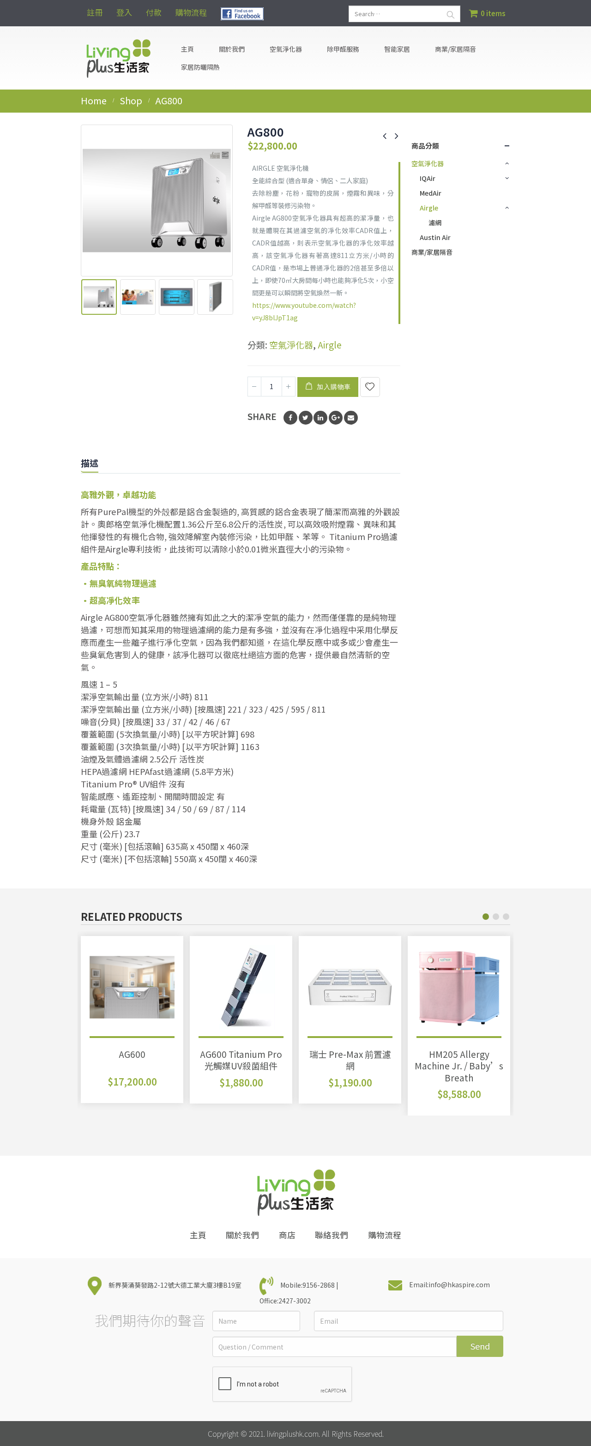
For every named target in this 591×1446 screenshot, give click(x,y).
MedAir (430, 193)
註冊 (95, 12)
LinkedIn (320, 418)
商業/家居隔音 (455, 49)
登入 (124, 12)
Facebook (290, 418)
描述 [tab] (89, 462)
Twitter (306, 418)
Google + (336, 418)
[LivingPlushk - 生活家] (118, 58)
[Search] (450, 14)
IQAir (427, 178)
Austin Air (435, 237)
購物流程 (191, 12)
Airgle (330, 344)
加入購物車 (334, 386)
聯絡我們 (331, 1235)
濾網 (434, 222)
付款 (154, 12)
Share (262, 416)
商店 (287, 1235)
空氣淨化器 (291, 344)
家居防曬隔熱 (200, 67)
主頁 (187, 49)
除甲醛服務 (343, 49)
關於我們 (232, 49)
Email (351, 418)
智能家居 (397, 49)
